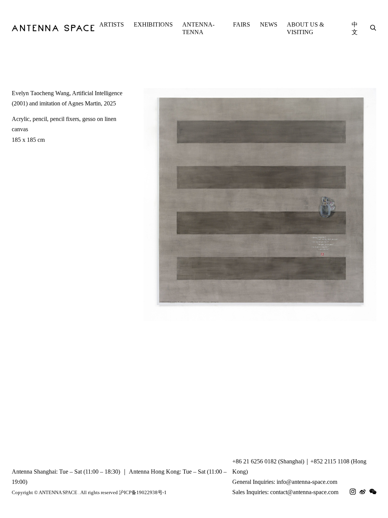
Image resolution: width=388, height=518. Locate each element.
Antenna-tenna (198, 28)
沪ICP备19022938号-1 (143, 492)
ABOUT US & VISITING (305, 28)
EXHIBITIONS (153, 24)
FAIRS (241, 24)
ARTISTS (111, 24)
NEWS (268, 24)
